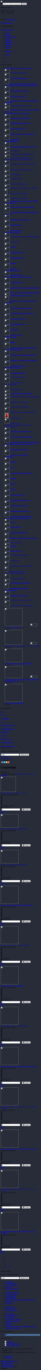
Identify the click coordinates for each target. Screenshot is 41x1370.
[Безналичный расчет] (12, 1345)
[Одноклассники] (6, 762)
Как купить (9, 42)
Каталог (7, 35)
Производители (10, 37)
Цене (24, 774)
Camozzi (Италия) (7, 742)
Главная (7, 33)
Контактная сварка (11, 427)
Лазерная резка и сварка (13, 349)
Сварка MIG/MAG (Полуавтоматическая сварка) (21, 85)
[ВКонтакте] (2, 762)
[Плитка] (2, 776)
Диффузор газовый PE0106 (14, 703)
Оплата (7, 38)
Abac (2, 715)
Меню (7, 54)
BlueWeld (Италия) (7, 729)
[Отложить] (2, 813)
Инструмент (9, 456)
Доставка (8, 44)
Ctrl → (7, 1267)
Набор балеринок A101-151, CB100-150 (18, 663)
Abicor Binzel (5, 718)
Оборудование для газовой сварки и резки (19, 159)
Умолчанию (18, 774)
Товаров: (4, 772)
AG (2, 722)
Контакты (8, 40)
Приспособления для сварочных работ (18, 277)
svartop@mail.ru (10, 19)
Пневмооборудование (12, 232)
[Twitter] (4, 762)
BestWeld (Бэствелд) (7, 725)
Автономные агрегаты (12, 270)
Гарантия (8, 46)
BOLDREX (5, 732)
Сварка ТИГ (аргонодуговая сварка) (17, 113)
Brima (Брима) (5, 739)
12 (5, 1264)
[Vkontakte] (5, 1335)
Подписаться (24, 754)
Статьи (7, 47)
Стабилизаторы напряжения (14, 573)
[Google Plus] (9, 762)
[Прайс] (5, 776)
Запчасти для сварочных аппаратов (17, 518)
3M (2, 712)
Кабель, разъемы (10, 337)
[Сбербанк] (9, 1342)
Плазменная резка (11, 141)
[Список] (4, 776)
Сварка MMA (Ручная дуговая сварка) (18, 68)
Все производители (7, 746)
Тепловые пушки (10, 590)
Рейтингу (30, 774)
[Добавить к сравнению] (2, 811)
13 (5, 1266)
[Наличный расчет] (11, 1343)
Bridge (3, 735)
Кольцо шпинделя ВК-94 (13, 627)
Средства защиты (11, 384)
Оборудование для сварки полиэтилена (18, 425)
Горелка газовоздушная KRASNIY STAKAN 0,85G (22, 646)
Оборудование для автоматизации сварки (19, 444)
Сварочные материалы (12, 367)
